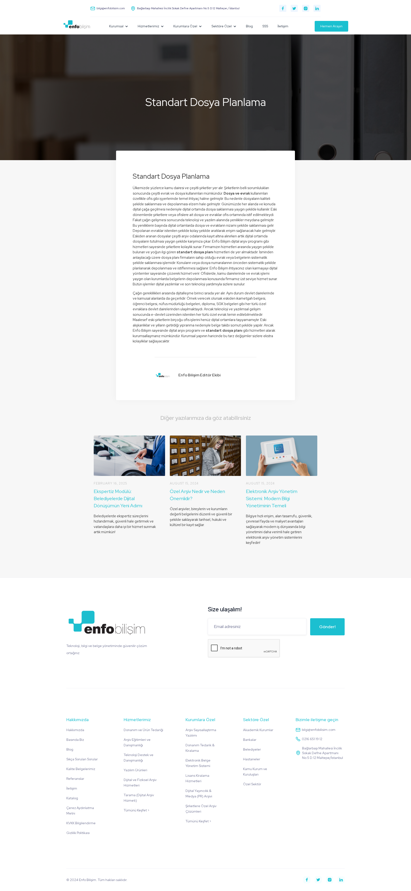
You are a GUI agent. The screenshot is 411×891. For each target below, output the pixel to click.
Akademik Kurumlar (258, 730)
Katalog (72, 798)
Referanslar (75, 778)
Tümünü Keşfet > (136, 810)
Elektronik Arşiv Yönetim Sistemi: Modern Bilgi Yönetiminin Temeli (271, 498)
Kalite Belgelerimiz (80, 769)
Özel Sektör (252, 784)
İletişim (283, 26)
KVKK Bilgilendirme (81, 823)
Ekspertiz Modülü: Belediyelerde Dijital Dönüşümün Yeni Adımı (118, 498)
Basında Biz (75, 740)
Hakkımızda (75, 730)
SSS (265, 26)
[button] (118, 26)
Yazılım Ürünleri (135, 770)
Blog (249, 26)
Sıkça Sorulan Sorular (82, 759)
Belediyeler (252, 749)
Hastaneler (251, 759)
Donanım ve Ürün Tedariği (143, 730)
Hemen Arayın (331, 26)
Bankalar (249, 740)
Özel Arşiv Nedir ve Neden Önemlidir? (197, 495)
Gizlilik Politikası (78, 833)
